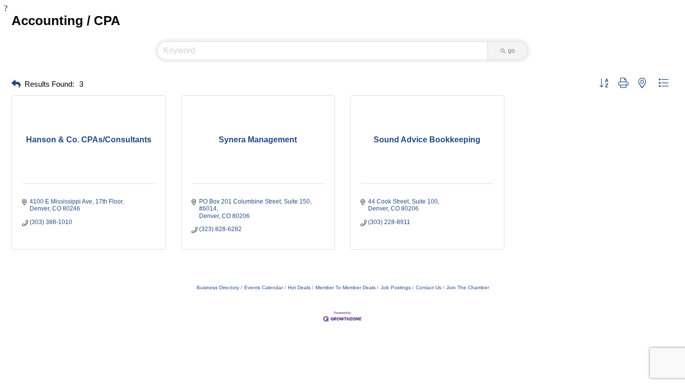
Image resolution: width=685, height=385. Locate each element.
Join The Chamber (467, 287)
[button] (16, 84)
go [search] (511, 50)
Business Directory (218, 287)
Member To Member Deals (345, 287)
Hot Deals (299, 287)
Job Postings (396, 287)
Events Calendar (263, 287)
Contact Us (428, 287)
